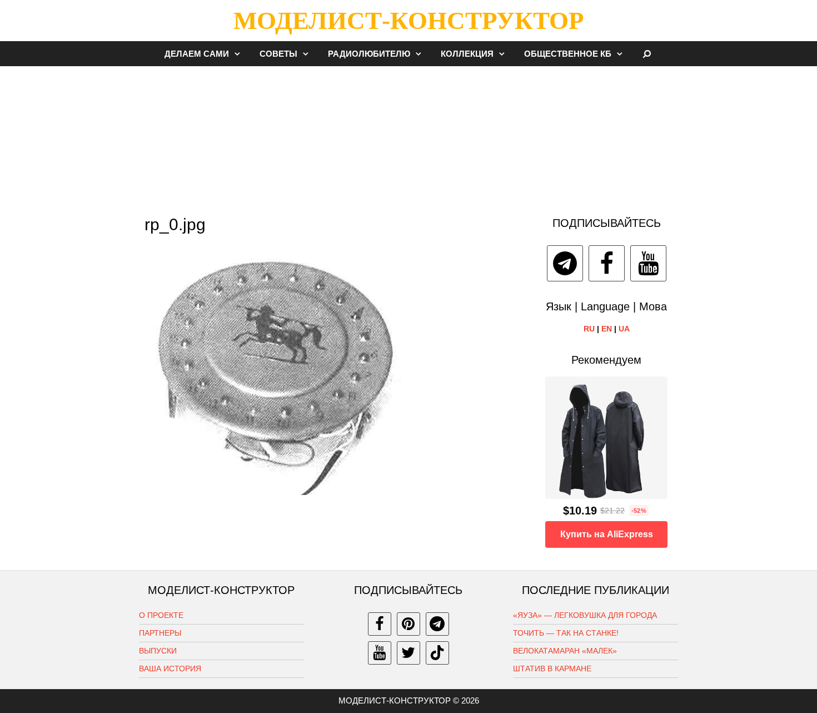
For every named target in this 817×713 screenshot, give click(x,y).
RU (589, 328)
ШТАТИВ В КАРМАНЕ (552, 668)
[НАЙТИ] (647, 53)
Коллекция (467, 53)
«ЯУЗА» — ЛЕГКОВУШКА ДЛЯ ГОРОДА (585, 615)
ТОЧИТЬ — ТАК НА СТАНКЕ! (566, 632)
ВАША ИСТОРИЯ (170, 668)
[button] (240, 53)
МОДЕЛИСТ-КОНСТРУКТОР (408, 20)
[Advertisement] (408, 135)
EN (606, 328)
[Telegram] (565, 263)
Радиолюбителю (369, 53)
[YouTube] (648, 263)
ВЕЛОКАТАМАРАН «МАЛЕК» (565, 650)
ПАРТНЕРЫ (160, 632)
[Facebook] (607, 263)
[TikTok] (437, 653)
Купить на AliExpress (606, 534)
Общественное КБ (567, 53)
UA (624, 328)
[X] (408, 653)
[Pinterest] (408, 624)
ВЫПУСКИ (158, 650)
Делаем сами (197, 53)
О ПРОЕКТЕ (161, 615)
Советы (278, 53)
